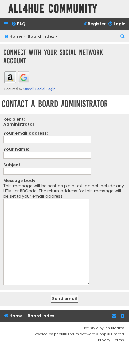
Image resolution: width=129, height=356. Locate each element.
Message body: (20, 180)
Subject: (12, 165)
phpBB (59, 334)
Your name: (16, 149)
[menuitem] (18, 24)
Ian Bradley (114, 328)
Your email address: (25, 133)
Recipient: (14, 119)
